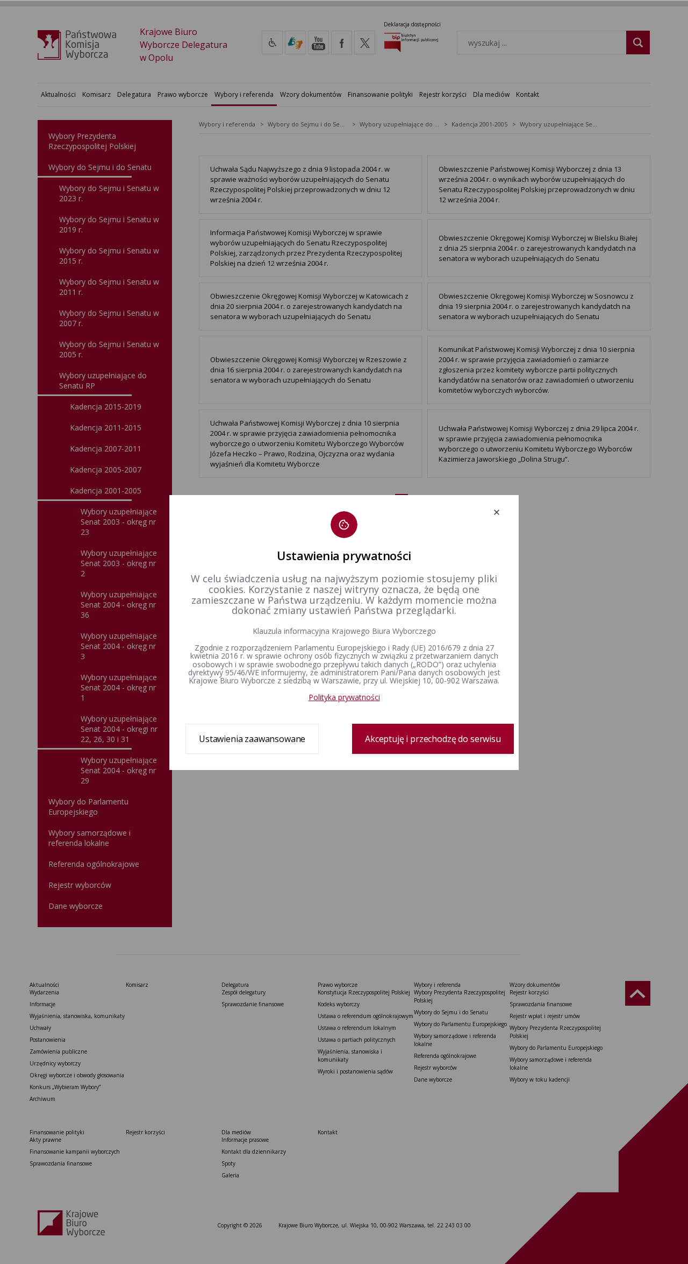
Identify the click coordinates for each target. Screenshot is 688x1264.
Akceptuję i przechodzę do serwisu (433, 739)
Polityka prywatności (344, 697)
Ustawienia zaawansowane (252, 739)
